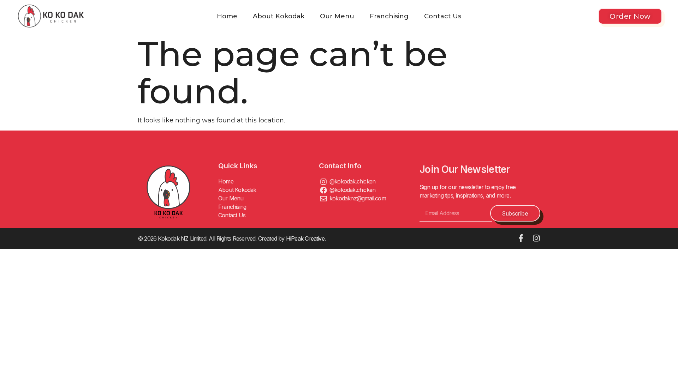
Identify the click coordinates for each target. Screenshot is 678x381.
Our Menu (337, 16)
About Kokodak (278, 16)
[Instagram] (536, 238)
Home (227, 16)
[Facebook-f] (521, 238)
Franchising (389, 16)
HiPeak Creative (305, 238)
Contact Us (442, 16)
